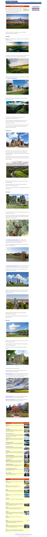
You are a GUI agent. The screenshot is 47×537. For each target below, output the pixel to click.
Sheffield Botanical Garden (8, 459)
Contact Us (31, 534)
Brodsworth (7, 489)
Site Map (29, 534)
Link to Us (25, 534)
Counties (8, 4)
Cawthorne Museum (9, 396)
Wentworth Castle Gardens (10, 399)
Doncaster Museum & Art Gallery (9, 446)
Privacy (23, 534)
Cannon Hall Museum (9, 373)
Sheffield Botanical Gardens (12, 78)
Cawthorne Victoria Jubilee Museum (9, 433)
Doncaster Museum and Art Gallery (13, 239)
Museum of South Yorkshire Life (12, 265)
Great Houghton (7, 498)
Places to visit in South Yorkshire (26, 10)
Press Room (18, 534)
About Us (16, 534)
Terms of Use (21, 534)
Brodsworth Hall (7, 424)
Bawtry (6, 485)
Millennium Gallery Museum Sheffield (10, 455)
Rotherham (7, 520)
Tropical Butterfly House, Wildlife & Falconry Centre (11, 468)
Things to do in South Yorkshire (26, 9)
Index (27, 534)
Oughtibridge (7, 511)
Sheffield (7, 38)
